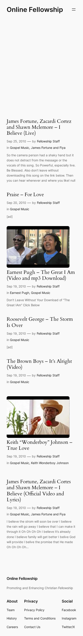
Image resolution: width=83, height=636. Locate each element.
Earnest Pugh (19, 293)
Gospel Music (19, 147)
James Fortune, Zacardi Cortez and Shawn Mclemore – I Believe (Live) (39, 127)
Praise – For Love (25, 195)
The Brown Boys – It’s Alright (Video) (39, 364)
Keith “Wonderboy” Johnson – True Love (39, 445)
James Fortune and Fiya (48, 147)
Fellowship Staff (48, 141)
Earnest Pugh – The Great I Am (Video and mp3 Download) (41, 275)
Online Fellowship (35, 9)
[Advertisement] (41, 64)
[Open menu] (73, 9)
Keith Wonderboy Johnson (50, 463)
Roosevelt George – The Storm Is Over (40, 322)
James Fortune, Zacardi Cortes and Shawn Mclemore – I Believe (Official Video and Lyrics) (39, 491)
